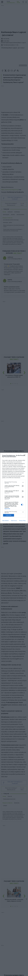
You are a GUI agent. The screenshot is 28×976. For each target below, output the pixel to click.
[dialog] (14, 488)
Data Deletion (5, 520)
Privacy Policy (22, 520)
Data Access (14, 520)
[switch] (22, 486)
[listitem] (14, 482)
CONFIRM (8, 515)
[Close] (25, 455)
